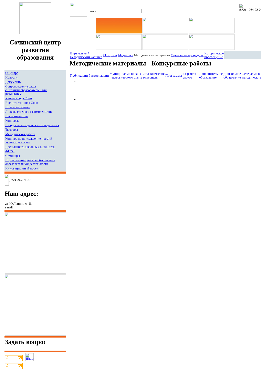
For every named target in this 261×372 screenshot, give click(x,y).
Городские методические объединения (32, 125)
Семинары (12, 155)
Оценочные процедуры (187, 55)
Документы (13, 82)
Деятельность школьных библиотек (30, 146)
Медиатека (125, 55)
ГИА (114, 55)
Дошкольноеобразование (232, 75)
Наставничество (16, 116)
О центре (11, 73)
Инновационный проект (22, 168)
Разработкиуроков (190, 75)
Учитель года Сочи (18, 98)
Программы (173, 75)
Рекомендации (99, 75)
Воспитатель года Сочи (21, 102)
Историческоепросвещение (214, 55)
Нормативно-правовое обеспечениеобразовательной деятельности (30, 162)
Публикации (79, 75)
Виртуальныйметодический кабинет (86, 55)
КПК (106, 55)
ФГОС (9, 151)
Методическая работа (20, 134)
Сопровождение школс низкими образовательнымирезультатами (26, 90)
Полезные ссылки (17, 107)
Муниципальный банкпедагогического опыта (126, 75)
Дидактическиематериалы (154, 75)
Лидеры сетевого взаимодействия (28, 111)
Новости (11, 77)
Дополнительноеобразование (211, 75)
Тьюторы (11, 129)
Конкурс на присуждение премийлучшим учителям (28, 140)
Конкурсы (12, 120)
